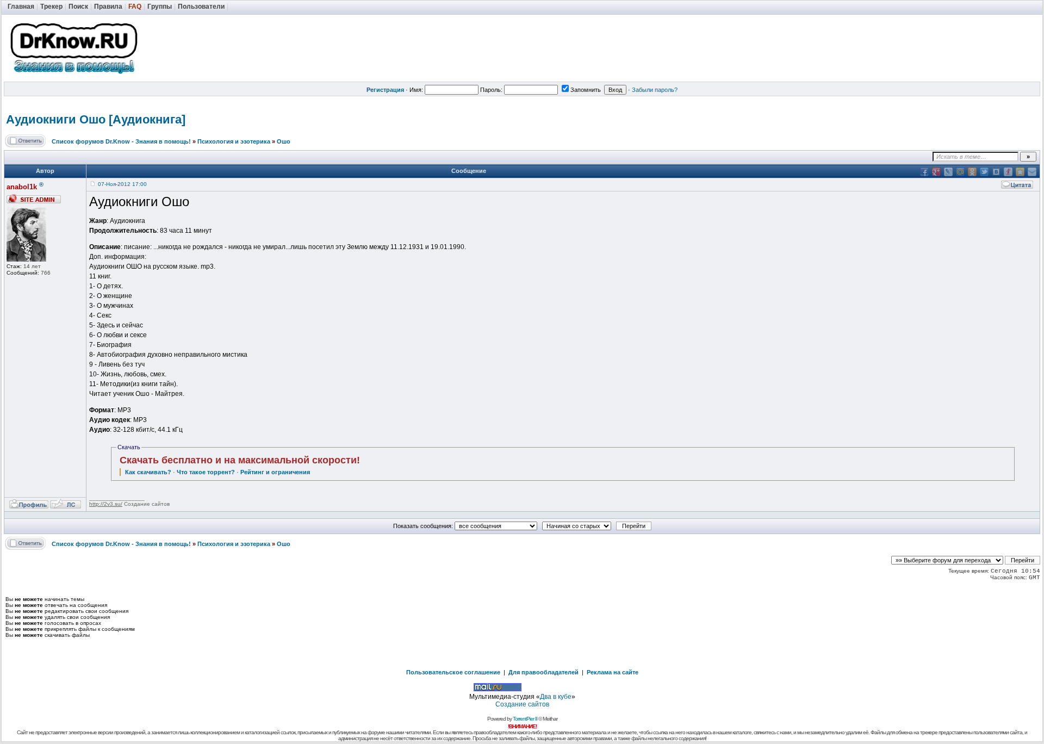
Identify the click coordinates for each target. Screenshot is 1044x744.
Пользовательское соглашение (453, 672)
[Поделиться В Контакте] (996, 172)
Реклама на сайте (612, 672)
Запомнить (585, 89)
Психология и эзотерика (233, 141)
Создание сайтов (522, 704)
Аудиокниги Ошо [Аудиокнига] (95, 119)
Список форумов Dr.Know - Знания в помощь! (121, 141)
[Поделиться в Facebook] (924, 172)
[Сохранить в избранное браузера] (1020, 172)
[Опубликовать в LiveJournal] (948, 172)
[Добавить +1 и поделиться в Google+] (936, 172)
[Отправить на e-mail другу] (1032, 172)
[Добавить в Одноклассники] (972, 172)
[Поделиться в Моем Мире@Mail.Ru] (960, 172)
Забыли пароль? (655, 89)
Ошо (283, 141)
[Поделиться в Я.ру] (1008, 172)
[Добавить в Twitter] (984, 172)
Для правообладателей (543, 672)
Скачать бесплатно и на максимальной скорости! (240, 460)
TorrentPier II (525, 719)
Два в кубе (555, 696)
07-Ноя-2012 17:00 (122, 184)
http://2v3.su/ (105, 504)
